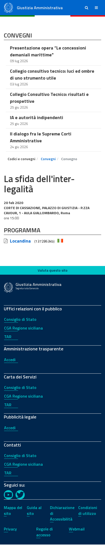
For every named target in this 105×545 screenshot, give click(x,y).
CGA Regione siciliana (23, 328)
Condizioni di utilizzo (87, 510)
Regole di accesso (44, 532)
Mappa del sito (13, 510)
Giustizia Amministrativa (40, 8)
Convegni (48, 158)
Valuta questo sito (53, 270)
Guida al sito (34, 510)
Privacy (10, 529)
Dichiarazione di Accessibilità (62, 513)
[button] (86, 7)
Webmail (77, 529)
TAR (7, 337)
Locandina (20, 240)
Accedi (10, 360)
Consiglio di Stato (20, 319)
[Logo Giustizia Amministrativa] (8, 7)
